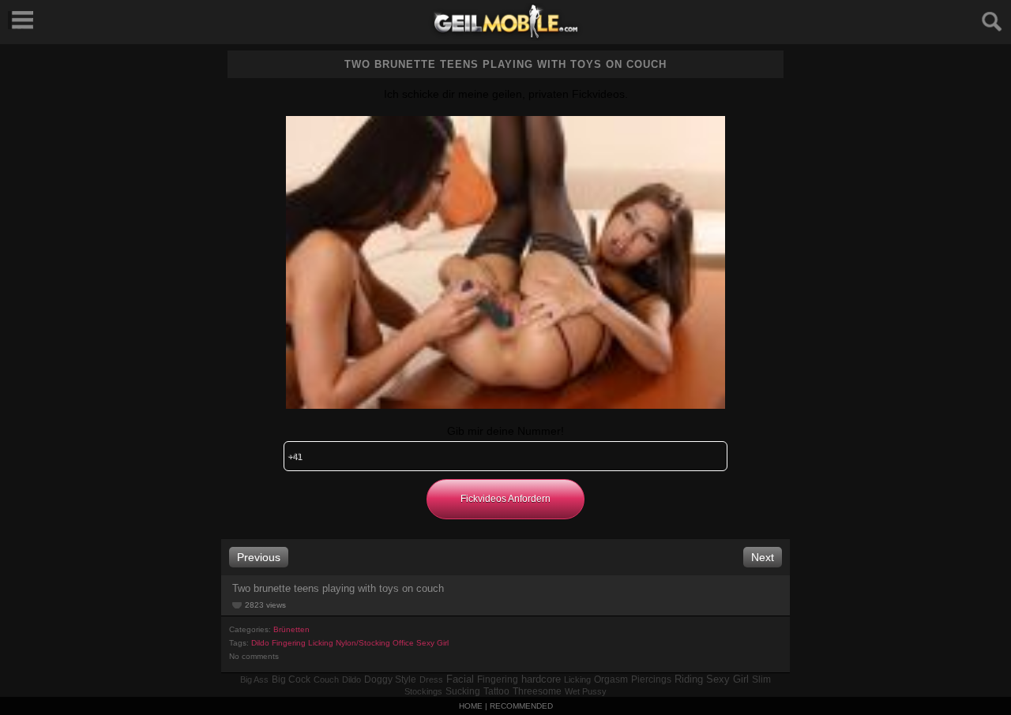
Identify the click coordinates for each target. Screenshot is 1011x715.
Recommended (521, 706)
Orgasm (611, 679)
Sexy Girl (432, 642)
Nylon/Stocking (363, 642)
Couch (326, 679)
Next (762, 557)
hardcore (541, 679)
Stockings (423, 691)
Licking (320, 642)
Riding (689, 679)
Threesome (537, 691)
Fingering (289, 642)
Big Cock (291, 679)
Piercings (651, 679)
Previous (258, 557)
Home (471, 706)
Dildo (260, 642)
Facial (460, 679)
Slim (761, 679)
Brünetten (291, 629)
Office (403, 642)
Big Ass (254, 679)
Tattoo (496, 691)
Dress (431, 679)
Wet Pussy (586, 691)
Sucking (462, 691)
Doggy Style (390, 679)
